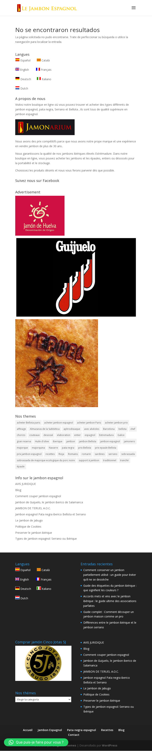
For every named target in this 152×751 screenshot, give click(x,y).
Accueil (27, 730)
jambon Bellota (87, 441)
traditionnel (109, 460)
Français (45, 70)
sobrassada (128, 454)
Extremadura (106, 435)
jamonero (129, 441)
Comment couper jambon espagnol (38, 496)
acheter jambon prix (116, 422)
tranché (124, 460)
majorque (22, 447)
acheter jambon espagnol (58, 422)
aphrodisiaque (72, 429)
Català (45, 60)
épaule (21, 466)
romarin (86, 454)
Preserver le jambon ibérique (33, 533)
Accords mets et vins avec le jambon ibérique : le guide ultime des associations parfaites (109, 601)
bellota (122, 429)
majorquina (38, 447)
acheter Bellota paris (28, 422)
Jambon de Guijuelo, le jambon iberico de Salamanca (49, 502)
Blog (18, 490)
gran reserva (24, 441)
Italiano (46, 79)
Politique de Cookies (28, 526)
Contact (73, 735)
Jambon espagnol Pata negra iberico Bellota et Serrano (50, 514)
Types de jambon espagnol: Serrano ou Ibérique (46, 538)
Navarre (53, 447)
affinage (21, 429)
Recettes (107, 730)
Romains (73, 454)
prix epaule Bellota (105, 447)
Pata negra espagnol (81, 730)
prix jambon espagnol (29, 454)
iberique (57, 441)
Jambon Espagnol (50, 730)
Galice (121, 435)
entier (77, 435)
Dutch (24, 88)
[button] (36, 742)
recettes (50, 454)
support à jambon (89, 460)
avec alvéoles (91, 429)
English (24, 70)
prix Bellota (84, 447)
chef (132, 429)
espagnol (90, 435)
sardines (99, 454)
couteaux (34, 435)
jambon (70, 441)
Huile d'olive (42, 441)
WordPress (109, 745)
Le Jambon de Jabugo (29, 520)
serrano (112, 454)
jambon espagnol (110, 441)
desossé (48, 435)
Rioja (61, 454)
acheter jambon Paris (89, 422)
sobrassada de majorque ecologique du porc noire (46, 460)
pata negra (68, 447)
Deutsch (25, 79)
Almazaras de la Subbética (45, 429)
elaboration (63, 435)
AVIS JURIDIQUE (25, 484)
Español (25, 60)
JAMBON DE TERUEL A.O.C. (33, 508)
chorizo (21, 435)
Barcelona (109, 429)
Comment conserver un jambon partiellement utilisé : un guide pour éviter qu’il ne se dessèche (109, 574)
